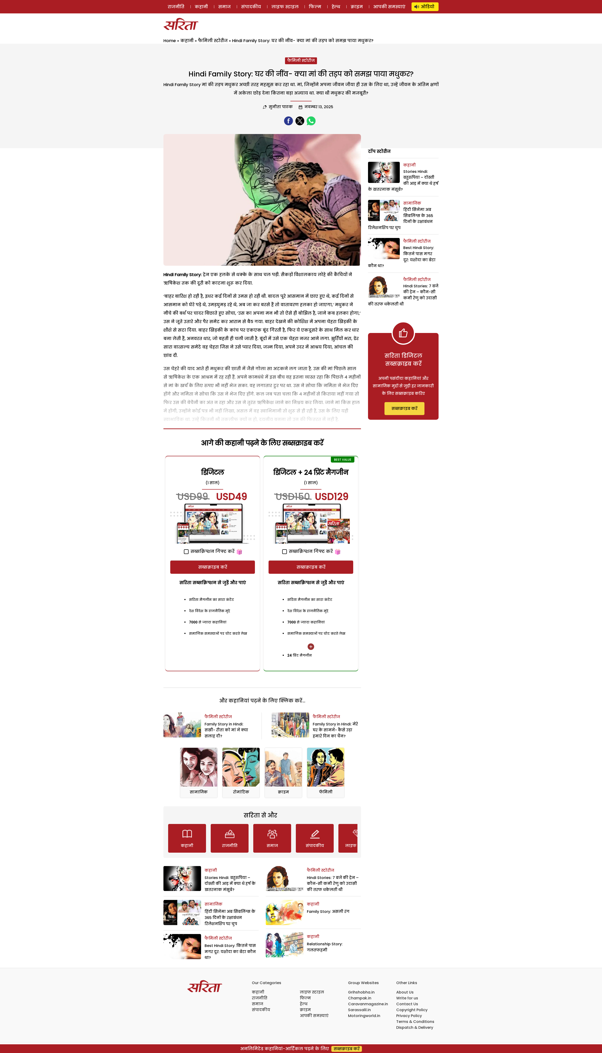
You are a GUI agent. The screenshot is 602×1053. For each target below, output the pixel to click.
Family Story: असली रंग (328, 911)
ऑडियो (427, 7)
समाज (224, 7)
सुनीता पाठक (281, 107)
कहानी (201, 7)
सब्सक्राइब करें (212, 567)
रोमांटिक (241, 792)
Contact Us (407, 1004)
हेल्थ (336, 7)
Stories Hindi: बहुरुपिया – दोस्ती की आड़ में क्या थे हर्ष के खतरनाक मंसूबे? (230, 883)
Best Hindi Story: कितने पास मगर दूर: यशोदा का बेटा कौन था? (230, 951)
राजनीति (176, 7)
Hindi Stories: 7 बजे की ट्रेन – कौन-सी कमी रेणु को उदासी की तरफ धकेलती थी (333, 883)
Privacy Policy (409, 1015)
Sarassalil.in (359, 1010)
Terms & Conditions (415, 1021)
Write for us (407, 998)
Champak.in (359, 998)
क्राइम (357, 7)
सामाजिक (199, 792)
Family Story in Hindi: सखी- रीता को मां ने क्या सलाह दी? (226, 730)
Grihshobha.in (361, 992)
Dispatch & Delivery (414, 1027)
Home (169, 41)
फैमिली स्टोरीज (213, 41)
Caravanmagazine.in (368, 1004)
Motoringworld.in (364, 1015)
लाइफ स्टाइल (285, 7)
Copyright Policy (412, 1010)
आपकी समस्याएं (389, 7)
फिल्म (315, 7)
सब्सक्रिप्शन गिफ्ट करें (211, 551)
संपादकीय (251, 7)
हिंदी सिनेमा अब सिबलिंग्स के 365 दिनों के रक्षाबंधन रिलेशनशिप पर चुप (230, 917)
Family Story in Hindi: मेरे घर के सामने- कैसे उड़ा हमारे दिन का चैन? (335, 730)
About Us (405, 992)
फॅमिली (326, 792)
